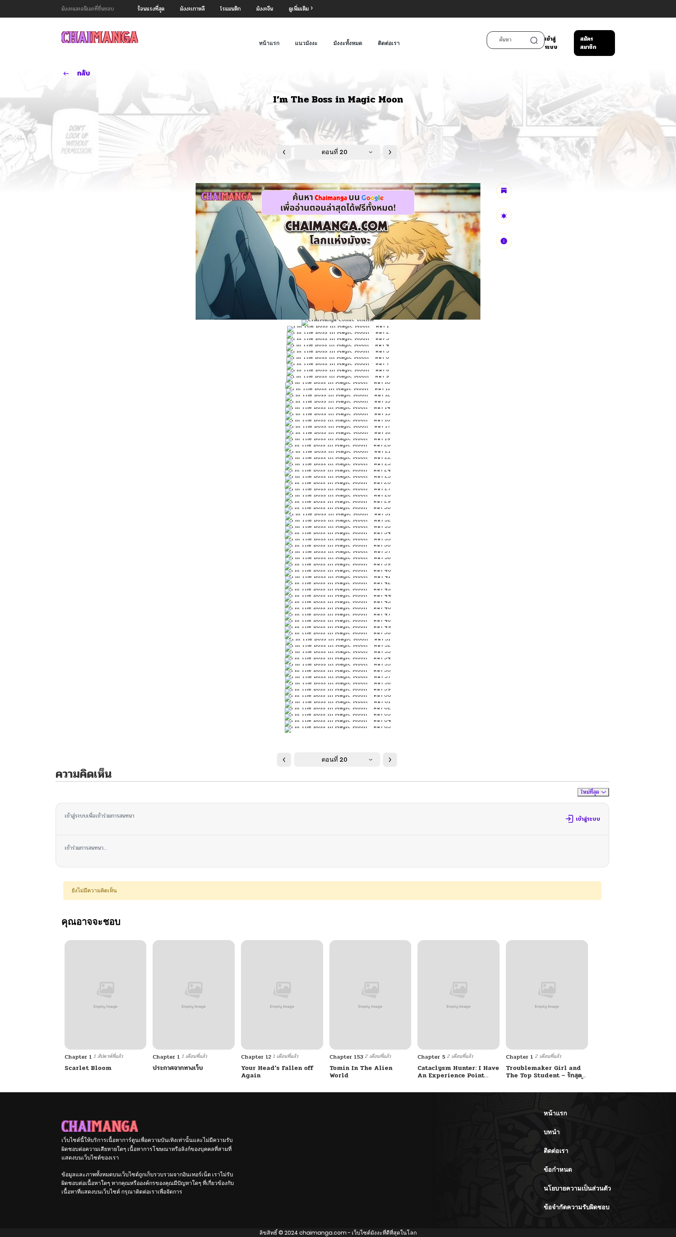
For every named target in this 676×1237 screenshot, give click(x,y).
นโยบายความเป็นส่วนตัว (577, 1188)
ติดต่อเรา (389, 43)
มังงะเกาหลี (192, 9)
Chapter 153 (346, 1057)
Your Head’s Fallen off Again (277, 1071)
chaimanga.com (323, 1233)
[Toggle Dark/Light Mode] (504, 216)
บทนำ (552, 1131)
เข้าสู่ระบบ (551, 43)
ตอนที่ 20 (334, 151)
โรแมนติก (230, 9)
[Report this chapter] (504, 241)
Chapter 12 (256, 1057)
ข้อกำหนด (558, 1169)
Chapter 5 (431, 1057)
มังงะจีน (264, 9)
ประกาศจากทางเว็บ (178, 1068)
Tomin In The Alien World (360, 1071)
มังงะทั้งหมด (347, 43)
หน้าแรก (269, 43)
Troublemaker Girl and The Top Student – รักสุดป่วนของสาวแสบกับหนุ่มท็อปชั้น (546, 1075)
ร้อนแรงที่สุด (150, 9)
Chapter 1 (78, 1057)
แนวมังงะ (306, 43)
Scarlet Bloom (88, 1068)
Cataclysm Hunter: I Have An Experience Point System (458, 1075)
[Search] (534, 40)
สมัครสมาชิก (588, 43)
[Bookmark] (504, 191)
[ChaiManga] (99, 37)
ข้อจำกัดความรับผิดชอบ (576, 1207)
